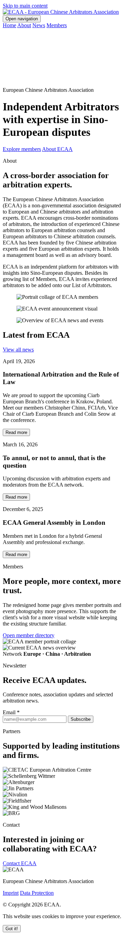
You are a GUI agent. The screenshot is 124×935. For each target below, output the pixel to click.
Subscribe (81, 719)
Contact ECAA (20, 863)
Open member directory (28, 635)
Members (56, 25)
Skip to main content (25, 6)
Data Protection (37, 893)
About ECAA (57, 149)
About (24, 25)
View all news (18, 349)
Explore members (22, 149)
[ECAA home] (61, 12)
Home (9, 25)
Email (11, 712)
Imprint (11, 893)
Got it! (12, 928)
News (38, 25)
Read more (16, 432)
